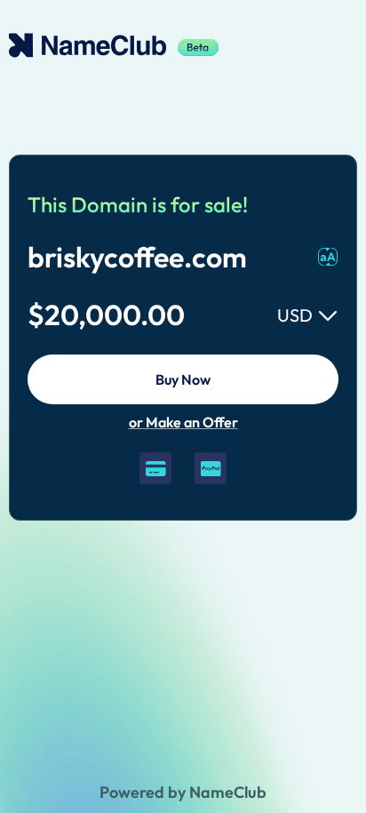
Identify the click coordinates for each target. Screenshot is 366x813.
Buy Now (183, 379)
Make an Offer (183, 422)
